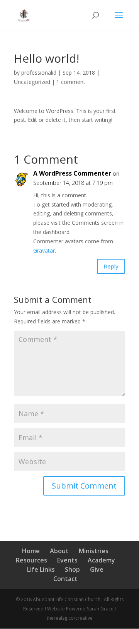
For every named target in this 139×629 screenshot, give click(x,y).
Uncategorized (32, 81)
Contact (65, 578)
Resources (31, 560)
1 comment (70, 81)
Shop (72, 569)
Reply (111, 266)
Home (31, 551)
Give (96, 569)
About (59, 551)
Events (67, 560)
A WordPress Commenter (72, 173)
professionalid (38, 72)
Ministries (93, 551)
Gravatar (44, 250)
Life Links (41, 569)
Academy (101, 560)
